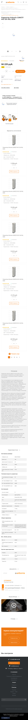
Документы (14, 680)
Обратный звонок (14, 663)
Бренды (14, 695)
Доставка (16, 87)
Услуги (14, 682)
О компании (14, 672)
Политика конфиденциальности (14, 676)
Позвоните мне (14, 638)
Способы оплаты (5, 87)
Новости (14, 674)
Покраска (14, 685)
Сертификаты (14, 678)
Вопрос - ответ (14, 691)
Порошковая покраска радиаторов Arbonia (11, 104)
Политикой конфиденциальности (16, 715)
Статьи (14, 693)
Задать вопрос (14, 642)
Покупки (14, 690)
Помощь (14, 687)
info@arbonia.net (15, 666)
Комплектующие (9, 123)
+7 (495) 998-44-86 (15, 659)
